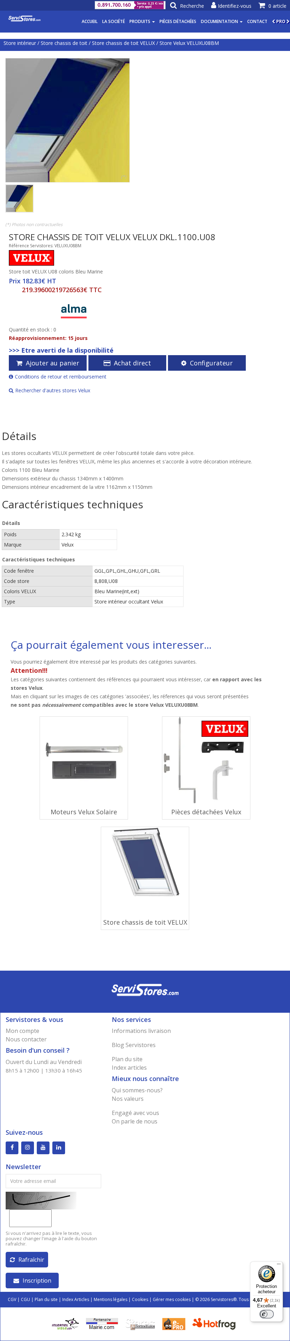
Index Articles (75, 1299)
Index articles (129, 1067)
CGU (25, 1299)
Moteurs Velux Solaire (84, 812)
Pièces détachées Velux (206, 812)
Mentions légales (110, 1299)
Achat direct (132, 363)
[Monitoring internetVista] (65, 1323)
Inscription (37, 1280)
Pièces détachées (178, 21)
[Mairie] (102, 1323)
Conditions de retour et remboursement (60, 376)
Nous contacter (26, 1039)
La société (113, 21)
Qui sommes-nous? (137, 1090)
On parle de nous (134, 1121)
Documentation (220, 21)
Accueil (90, 21)
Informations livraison (141, 1031)
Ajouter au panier (52, 363)
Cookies (140, 1299)
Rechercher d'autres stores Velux (52, 390)
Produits (140, 21)
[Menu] (278, 1265)
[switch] (267, 1314)
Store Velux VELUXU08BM (189, 43)
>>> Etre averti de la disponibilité (61, 350)
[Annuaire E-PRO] (173, 1323)
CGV (12, 1299)
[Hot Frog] (215, 1323)
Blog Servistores (134, 1045)
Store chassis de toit (64, 43)
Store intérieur (20, 43)
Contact (257, 21)
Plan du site (127, 1059)
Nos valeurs (128, 1099)
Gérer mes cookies (172, 1299)
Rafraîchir (31, 1260)
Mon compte (22, 1031)
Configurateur (211, 363)
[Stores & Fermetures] (140, 1323)
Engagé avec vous (135, 1113)
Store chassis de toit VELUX (123, 43)
